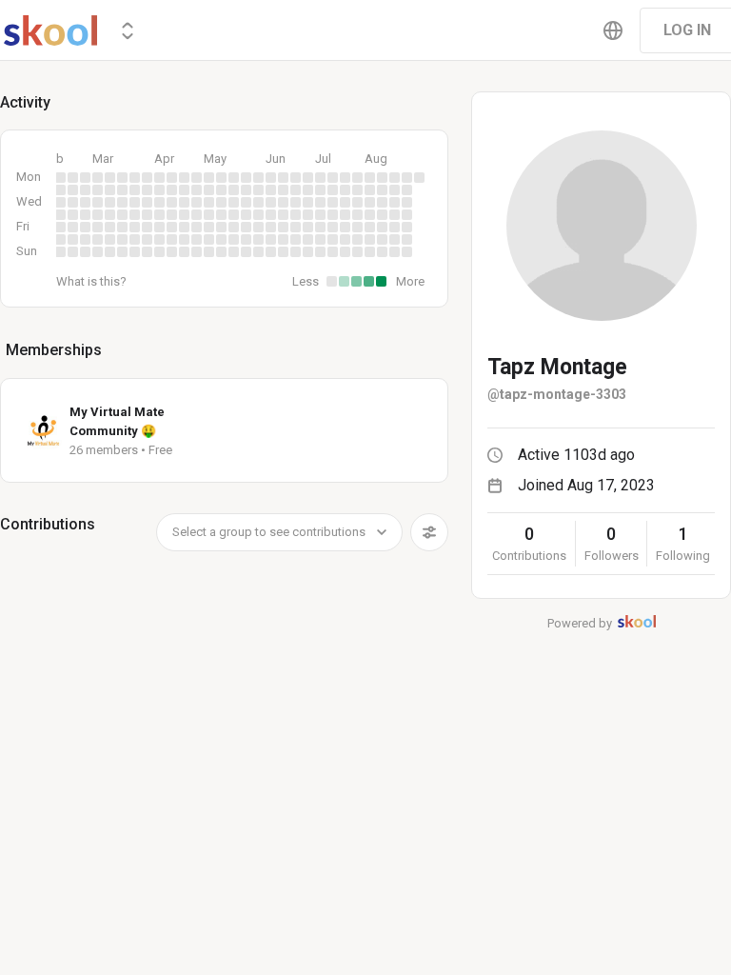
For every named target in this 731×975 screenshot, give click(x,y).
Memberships (54, 350)
